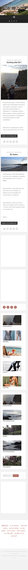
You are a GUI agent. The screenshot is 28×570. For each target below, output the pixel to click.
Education (9, 152)
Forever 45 (5, 372)
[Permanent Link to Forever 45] (12, 370)
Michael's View (17, 60)
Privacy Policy (14, 553)
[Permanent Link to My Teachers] (14, 171)
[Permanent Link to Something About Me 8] (12, 324)
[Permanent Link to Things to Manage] (12, 355)
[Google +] (16, 21)
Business (9, 60)
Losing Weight (6, 387)
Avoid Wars (5, 436)
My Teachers (14, 154)
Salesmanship (5, 341)
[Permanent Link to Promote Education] (12, 465)
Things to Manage (6, 357)
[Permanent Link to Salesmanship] (12, 340)
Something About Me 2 (14, 62)
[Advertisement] (14, 41)
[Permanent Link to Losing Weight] (12, 386)
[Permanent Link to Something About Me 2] (14, 99)
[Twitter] (9, 21)
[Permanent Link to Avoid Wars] (12, 434)
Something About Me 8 (7, 326)
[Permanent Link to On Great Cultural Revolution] (12, 450)
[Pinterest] (14, 21)
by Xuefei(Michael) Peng (12, 136)
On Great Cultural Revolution (8, 451)
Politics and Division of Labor (8, 421)
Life (13, 60)
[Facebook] (12, 21)
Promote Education (6, 467)
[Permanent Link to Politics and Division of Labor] (12, 419)
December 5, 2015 (5, 136)
